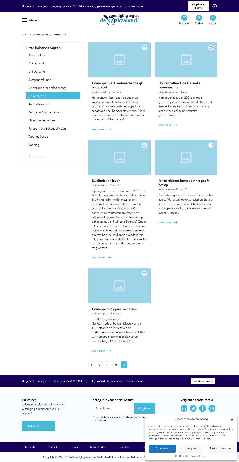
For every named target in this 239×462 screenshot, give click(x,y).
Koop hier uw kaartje (199, 6)
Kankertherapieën (39, 104)
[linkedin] (184, 408)
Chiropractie (36, 71)
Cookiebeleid (181, 455)
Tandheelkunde (38, 137)
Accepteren (162, 448)
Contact (52, 447)
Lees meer (101, 129)
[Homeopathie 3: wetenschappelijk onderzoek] (119, 59)
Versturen (145, 408)
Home (25, 34)
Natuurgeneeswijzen (41, 120)
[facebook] (202, 408)
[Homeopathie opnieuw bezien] (119, 285)
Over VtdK (29, 447)
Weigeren (191, 448)
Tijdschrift (33, 31)
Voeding (33, 145)
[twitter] (193, 408)
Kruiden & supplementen (44, 112)
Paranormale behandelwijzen (47, 128)
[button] (232, 419)
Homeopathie (37, 96)
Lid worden (38, 426)
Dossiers (124, 447)
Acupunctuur (36, 55)
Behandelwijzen (40, 34)
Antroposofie (36, 63)
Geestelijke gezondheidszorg (47, 88)
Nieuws (73, 447)
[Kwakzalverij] (119, 19)
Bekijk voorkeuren (220, 448)
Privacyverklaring (198, 455)
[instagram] (211, 408)
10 (115, 364)
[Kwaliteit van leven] (119, 157)
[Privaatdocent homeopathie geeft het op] (186, 157)
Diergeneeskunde (39, 80)
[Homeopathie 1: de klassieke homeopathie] (186, 59)
